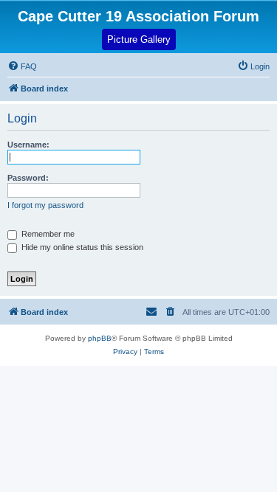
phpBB (100, 338)
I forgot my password (45, 205)
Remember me (47, 233)
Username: (28, 144)
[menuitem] (253, 66)
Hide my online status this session (81, 247)
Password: (28, 177)
